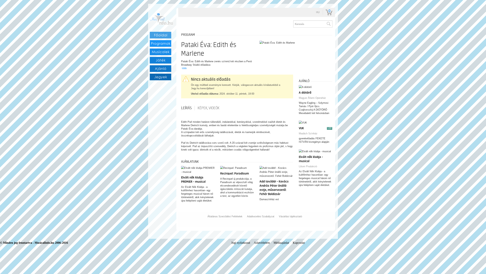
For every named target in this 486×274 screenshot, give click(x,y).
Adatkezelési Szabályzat (260, 216)
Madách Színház (308, 133)
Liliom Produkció (308, 166)
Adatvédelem (262, 242)
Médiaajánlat (281, 242)
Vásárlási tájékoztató (290, 216)
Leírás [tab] (186, 108)
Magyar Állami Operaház (312, 97)
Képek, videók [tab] (208, 108)
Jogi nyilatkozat (240, 242)
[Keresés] (328, 24)
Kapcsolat (299, 242)
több (184, 68)
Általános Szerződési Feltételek (224, 216)
